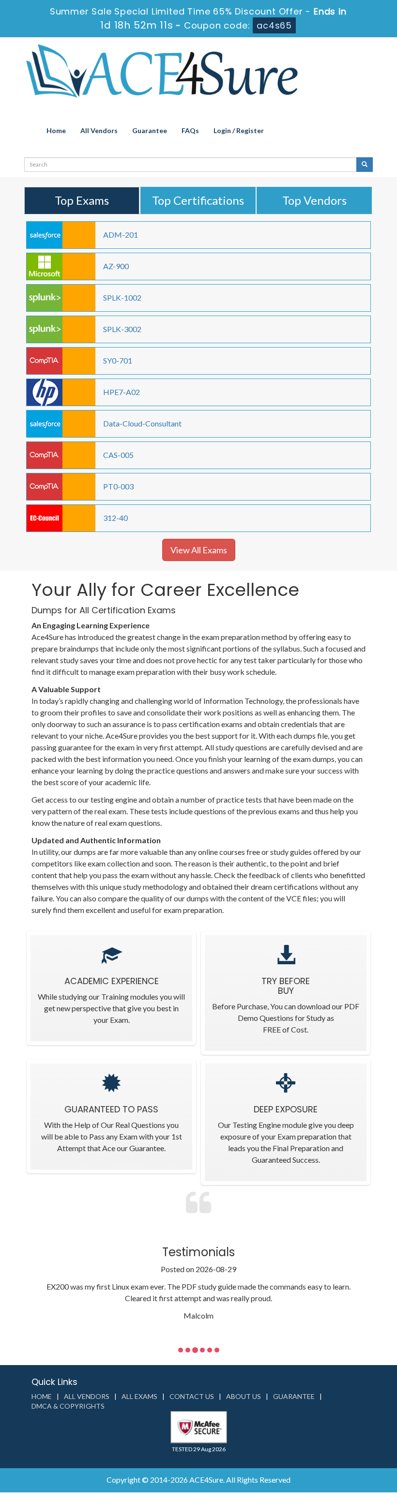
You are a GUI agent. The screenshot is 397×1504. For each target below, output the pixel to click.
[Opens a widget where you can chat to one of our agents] (331, 1449)
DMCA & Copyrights (68, 1406)
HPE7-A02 (121, 391)
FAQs (190, 130)
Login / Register (239, 130)
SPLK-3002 (122, 329)
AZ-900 (116, 266)
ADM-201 (120, 234)
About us (243, 1396)
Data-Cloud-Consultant (142, 423)
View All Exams (198, 550)
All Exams (139, 1396)
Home (56, 130)
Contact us (191, 1396)
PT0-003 (118, 486)
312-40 (115, 517)
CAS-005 (118, 454)
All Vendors (99, 130)
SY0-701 (117, 360)
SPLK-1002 (122, 297)
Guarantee (149, 130)
